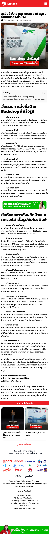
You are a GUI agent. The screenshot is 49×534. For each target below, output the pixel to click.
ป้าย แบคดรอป (16, 392)
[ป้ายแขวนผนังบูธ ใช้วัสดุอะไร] (36, 418)
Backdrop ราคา (8, 386)
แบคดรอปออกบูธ (30, 395)
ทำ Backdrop (24, 389)
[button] (36, 3)
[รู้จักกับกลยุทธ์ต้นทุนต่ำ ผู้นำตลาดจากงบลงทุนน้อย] (12, 418)
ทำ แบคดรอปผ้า (36, 389)
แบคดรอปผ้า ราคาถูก (14, 395)
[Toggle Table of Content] (42, 93)
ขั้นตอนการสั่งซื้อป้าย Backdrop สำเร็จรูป (19, 96)
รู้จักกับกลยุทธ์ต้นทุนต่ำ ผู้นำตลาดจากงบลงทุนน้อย (11, 435)
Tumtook (28, 505)
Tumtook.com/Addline (18, 378)
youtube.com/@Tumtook (28, 503)
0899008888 (26, 495)
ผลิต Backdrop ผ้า (30, 392)
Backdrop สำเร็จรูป (23, 386)
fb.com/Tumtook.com (26, 498)
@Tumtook (26, 491)
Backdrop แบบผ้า (11, 389)
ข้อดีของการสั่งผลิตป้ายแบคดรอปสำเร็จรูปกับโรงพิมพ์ (24, 99)
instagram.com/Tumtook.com (26, 500)
